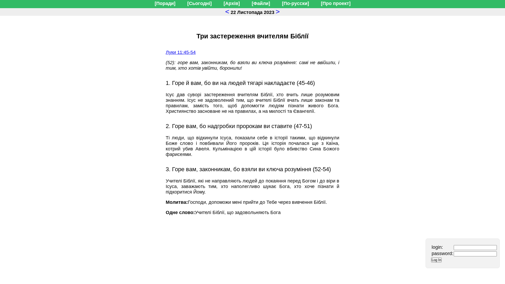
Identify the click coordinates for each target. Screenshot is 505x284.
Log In (436, 260)
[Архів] (232, 3)
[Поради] (165, 3)
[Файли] (261, 3)
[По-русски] (295, 3)
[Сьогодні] (199, 3)
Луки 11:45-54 (181, 52)
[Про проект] (336, 3)
